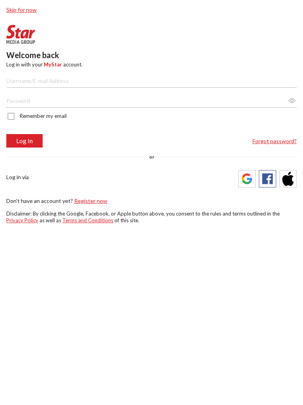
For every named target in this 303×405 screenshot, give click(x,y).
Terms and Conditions (87, 220)
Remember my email (43, 116)
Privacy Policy (22, 220)
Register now (90, 200)
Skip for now (21, 9)
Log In (24, 140)
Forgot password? (274, 141)
